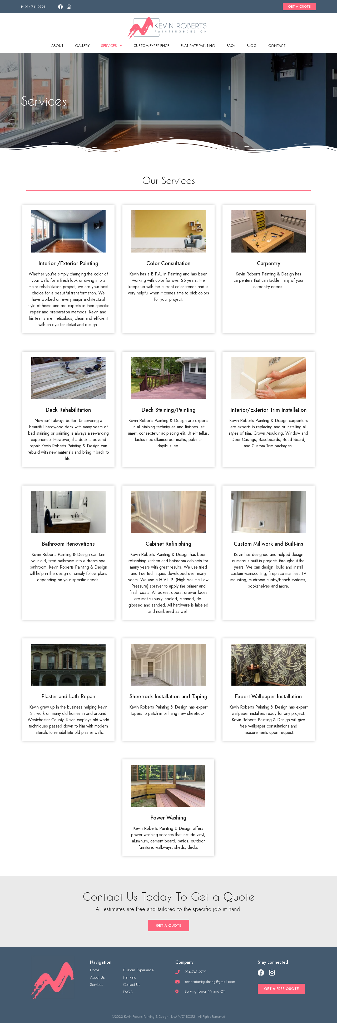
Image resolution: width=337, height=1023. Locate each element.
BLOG (252, 45)
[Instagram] (69, 6)
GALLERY (82, 45)
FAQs (231, 45)
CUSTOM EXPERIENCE (151, 45)
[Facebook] (60, 6)
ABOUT (57, 45)
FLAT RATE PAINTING (198, 45)
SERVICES (109, 45)
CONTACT (277, 45)
